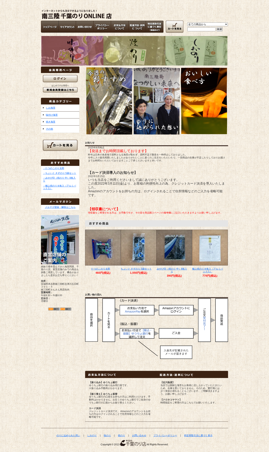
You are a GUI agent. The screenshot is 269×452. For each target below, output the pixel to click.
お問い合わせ (139, 435)
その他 (49, 129)
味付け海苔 (52, 115)
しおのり (92, 435)
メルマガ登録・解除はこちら (60, 207)
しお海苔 (50, 107)
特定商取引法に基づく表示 (198, 435)
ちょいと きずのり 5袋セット (136, 268)
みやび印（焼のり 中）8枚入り (172, 270)
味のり (107, 435)
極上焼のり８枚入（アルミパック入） (207, 270)
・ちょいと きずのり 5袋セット (59, 173)
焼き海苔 (50, 121)
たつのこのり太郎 (100, 268)
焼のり (121, 435)
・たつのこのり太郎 (53, 168)
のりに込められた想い (68, 435)
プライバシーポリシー (165, 435)
